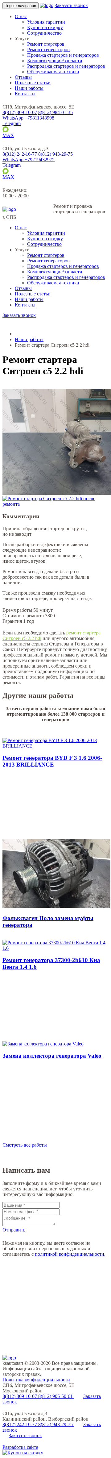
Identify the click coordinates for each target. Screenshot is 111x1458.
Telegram (11, 123)
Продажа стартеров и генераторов (63, 55)
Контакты (25, 93)
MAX (8, 135)
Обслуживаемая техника (53, 71)
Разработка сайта (20, 1447)
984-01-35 (55, 112)
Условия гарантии (46, 22)
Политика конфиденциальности (36, 1379)
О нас (21, 16)
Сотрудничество (44, 33)
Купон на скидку (45, 27)
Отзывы (23, 77)
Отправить (13, 1229)
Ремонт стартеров (45, 44)
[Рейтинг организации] (50, 148)
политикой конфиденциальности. (70, 1254)
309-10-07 (19, 112)
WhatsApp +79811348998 (28, 117)
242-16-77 (20, 154)
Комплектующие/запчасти (54, 60)
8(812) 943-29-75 (56, 1424)
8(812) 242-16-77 (20, 1424)
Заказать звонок (71, 5)
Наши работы (29, 88)
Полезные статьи (33, 82)
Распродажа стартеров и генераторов (66, 66)
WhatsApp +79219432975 (28, 159)
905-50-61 (56, 1396)
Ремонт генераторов (48, 49)
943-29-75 (55, 154)
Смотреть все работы (24, 1145)
